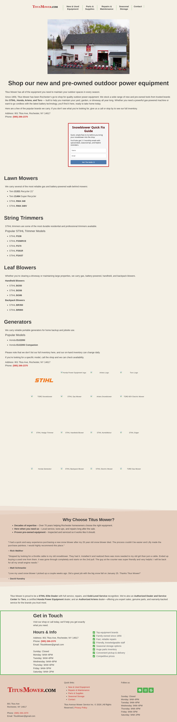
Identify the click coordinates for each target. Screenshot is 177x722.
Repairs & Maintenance (106, 7)
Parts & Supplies (89, 7)
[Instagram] (145, 690)
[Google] (151, 690)
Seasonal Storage (124, 7)
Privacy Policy (81, 708)
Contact (138, 6)
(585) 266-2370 (20, 116)
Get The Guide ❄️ (88, 162)
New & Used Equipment (73, 7)
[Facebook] (139, 690)
